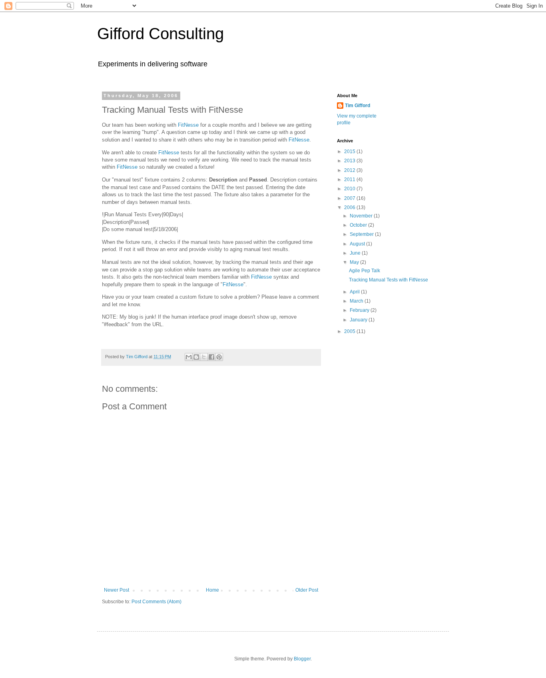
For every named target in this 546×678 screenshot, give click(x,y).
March (357, 301)
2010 (350, 188)
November (362, 216)
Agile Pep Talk (364, 270)
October (359, 225)
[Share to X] (204, 357)
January (359, 320)
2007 (350, 198)
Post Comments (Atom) (156, 601)
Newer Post (116, 590)
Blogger (302, 659)
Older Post (306, 590)
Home (212, 590)
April (355, 292)
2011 (350, 179)
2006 (350, 207)
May (355, 262)
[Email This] (189, 357)
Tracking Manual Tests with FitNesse (388, 280)
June (356, 253)
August (358, 244)
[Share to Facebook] (211, 357)
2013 (350, 161)
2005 (350, 331)
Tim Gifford (357, 105)
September (362, 234)
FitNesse (188, 125)
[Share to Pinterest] (219, 357)
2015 (350, 151)
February (360, 310)
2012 (350, 170)
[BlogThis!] (196, 357)
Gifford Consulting (160, 33)
